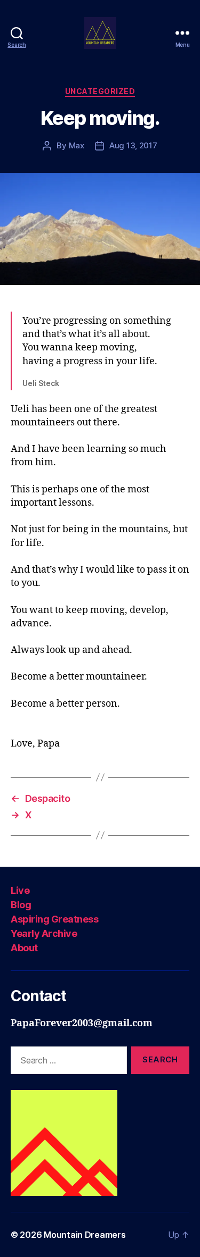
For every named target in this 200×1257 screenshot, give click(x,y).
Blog (21, 904)
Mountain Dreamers (84, 1234)
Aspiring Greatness (54, 919)
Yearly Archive (44, 933)
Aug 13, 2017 (133, 145)
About (24, 947)
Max (76, 145)
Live (20, 890)
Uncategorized (100, 91)
